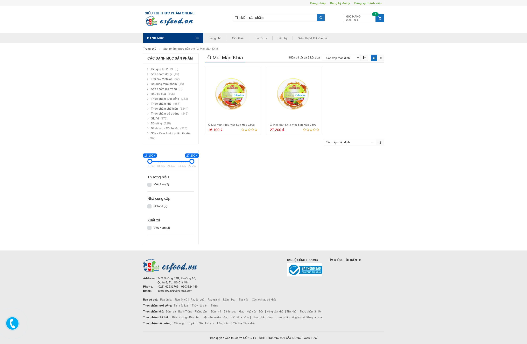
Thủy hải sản (199, 305)
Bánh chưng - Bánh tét (185, 317)
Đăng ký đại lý (340, 3)
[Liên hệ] (12, 322)
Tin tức (259, 38)
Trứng (214, 305)
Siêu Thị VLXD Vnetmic (313, 38)
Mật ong (179, 323)
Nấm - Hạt (229, 299)
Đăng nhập (318, 3)
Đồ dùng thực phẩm (164, 83)
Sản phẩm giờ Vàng (164, 88)
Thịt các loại (181, 305)
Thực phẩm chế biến (164, 108)
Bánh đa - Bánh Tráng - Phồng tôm (187, 311)
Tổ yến (191, 323)
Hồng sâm (223, 323)
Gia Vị (155, 118)
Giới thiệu (238, 38)
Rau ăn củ (181, 299)
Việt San (161, 184)
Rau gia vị (214, 299)
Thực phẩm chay (263, 317)
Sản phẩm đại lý (161, 74)
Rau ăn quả (197, 299)
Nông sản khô (275, 311)
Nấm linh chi (207, 323)
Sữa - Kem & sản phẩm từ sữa (171, 133)
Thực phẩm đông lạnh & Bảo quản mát (299, 317)
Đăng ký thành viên (368, 3)
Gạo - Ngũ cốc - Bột (251, 311)
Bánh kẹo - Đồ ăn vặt (164, 128)
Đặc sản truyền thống (215, 317)
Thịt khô (291, 311)
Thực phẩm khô (161, 103)
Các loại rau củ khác (264, 299)
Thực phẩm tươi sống (165, 98)
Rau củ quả (158, 93)
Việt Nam (162, 227)
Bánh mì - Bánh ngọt (223, 311)
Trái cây (243, 299)
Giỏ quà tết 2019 (162, 69)
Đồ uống (156, 123)
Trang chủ (215, 38)
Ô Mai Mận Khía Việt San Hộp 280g (293, 124)
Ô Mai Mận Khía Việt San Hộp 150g (231, 124)
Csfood (160, 206)
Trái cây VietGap (162, 79)
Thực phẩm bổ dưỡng (165, 113)
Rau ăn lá (165, 299)
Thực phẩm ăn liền (311, 311)
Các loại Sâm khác (244, 323)
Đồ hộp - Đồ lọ (240, 317)
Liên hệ (282, 38)
